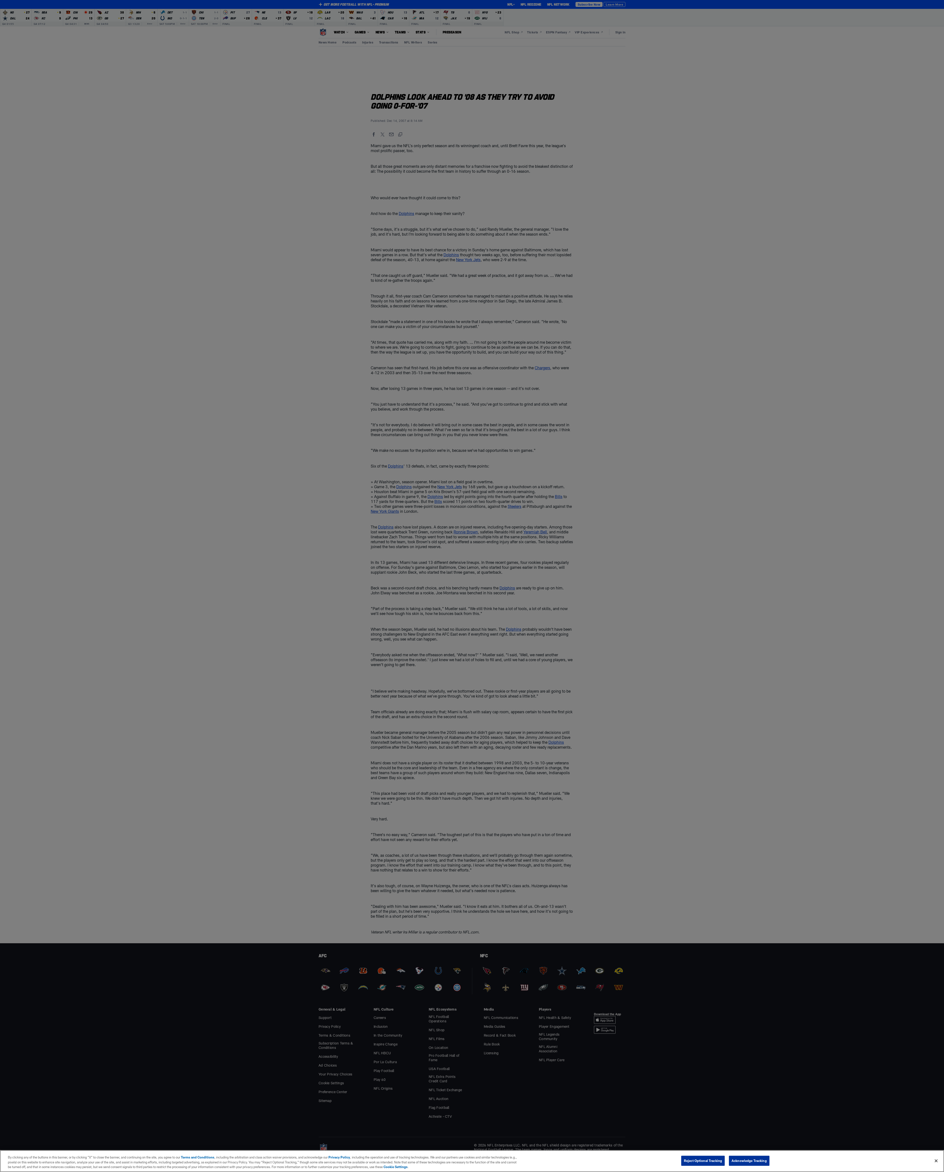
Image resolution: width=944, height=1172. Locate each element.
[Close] (936, 1160)
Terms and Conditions (197, 1157)
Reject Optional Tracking (703, 1160)
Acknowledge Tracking (749, 1160)
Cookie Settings (396, 1167)
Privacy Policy (339, 1157)
